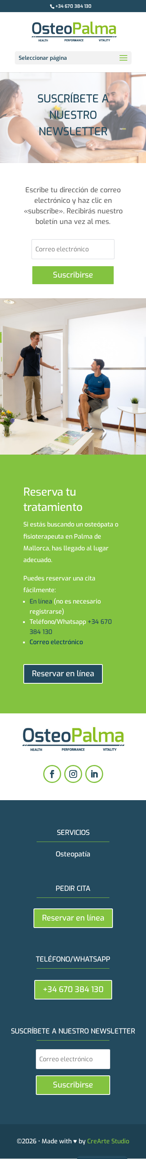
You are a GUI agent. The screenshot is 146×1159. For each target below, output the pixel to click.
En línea (41, 601)
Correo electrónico (56, 642)
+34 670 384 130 (73, 6)
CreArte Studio (108, 1141)
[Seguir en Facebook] (52, 774)
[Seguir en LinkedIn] (94, 774)
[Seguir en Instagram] (73, 774)
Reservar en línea (63, 673)
